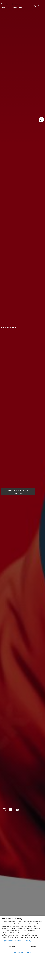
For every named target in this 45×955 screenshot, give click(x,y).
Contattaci (17, 7)
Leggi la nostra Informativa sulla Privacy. (16, 941)
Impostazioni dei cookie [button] (22, 952)
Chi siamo (16, 4)
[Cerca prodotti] (41, 119)
